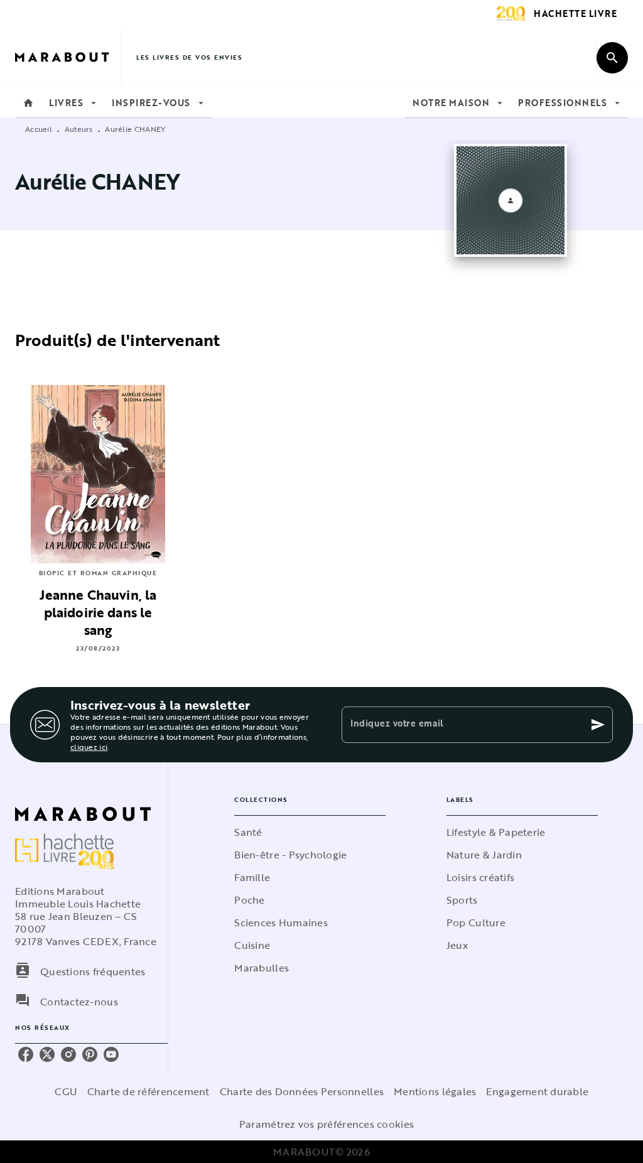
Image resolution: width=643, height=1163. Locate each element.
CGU (66, 1091)
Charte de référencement (148, 1091)
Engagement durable (537, 1091)
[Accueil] (68, 57)
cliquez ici (88, 746)
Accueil (38, 128)
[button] (310, 832)
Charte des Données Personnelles (302, 1091)
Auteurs (79, 128)
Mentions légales (435, 1091)
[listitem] (25, 1054)
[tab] (28, 103)
